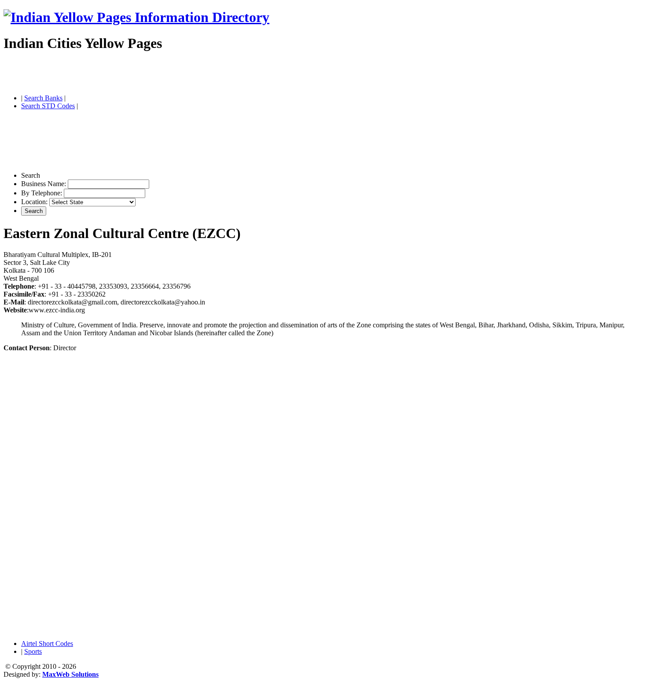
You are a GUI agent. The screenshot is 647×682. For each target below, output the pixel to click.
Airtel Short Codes (47, 643)
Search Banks (43, 98)
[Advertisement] (107, 74)
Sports (33, 651)
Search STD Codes (48, 106)
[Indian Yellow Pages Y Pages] (136, 17)
